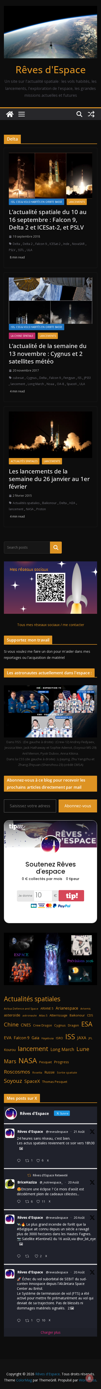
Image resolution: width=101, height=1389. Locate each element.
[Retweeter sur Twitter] (29, 1175)
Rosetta (37, 1072)
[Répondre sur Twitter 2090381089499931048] (20, 1201)
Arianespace (67, 1008)
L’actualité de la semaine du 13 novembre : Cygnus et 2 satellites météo (48, 353)
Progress (61, 1062)
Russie (49, 1072)
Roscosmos (17, 1071)
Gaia (35, 1037)
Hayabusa (47, 1038)
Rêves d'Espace (50, 69)
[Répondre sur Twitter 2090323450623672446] (20, 1320)
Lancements (77, 202)
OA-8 (60, 384)
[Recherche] (56, 547)
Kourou (10, 1049)
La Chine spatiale (22, 336)
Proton (41, 509)
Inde (66, 244)
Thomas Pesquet (54, 1081)
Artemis (85, 1008)
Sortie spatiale (67, 1072)
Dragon (73, 1025)
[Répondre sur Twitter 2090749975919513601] (20, 1160)
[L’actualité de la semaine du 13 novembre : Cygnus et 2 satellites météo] (50, 301)
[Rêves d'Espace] (10, 114)
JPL (90, 1038)
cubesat (18, 378)
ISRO (59, 1038)
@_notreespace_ (51, 1182)
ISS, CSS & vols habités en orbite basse (36, 202)
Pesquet (45, 1062)
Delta (16, 244)
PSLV (12, 250)
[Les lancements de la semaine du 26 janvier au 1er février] (50, 434)
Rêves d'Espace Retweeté (50, 1175)
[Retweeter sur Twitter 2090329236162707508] (28, 1256)
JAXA (81, 1037)
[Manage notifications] (89, 1378)
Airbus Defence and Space (21, 1008)
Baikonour (49, 503)
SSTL (21, 250)
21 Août (79, 1132)
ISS (79, 378)
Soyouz (13, 1081)
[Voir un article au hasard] (91, 114)
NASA (30, 509)
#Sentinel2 (44, 1238)
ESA (86, 1024)
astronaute (30, 1015)
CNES (26, 1025)
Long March (36, 384)
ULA (29, 250)
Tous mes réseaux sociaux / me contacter (50, 624)
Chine (11, 1024)
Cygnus (31, 378)
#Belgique (25, 1229)
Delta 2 (28, 244)
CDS (90, 1015)
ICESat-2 (55, 244)
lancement (18, 384)
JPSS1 (87, 378)
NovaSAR (78, 244)
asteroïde (12, 1015)
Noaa (50, 384)
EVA (8, 1037)
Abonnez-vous (77, 806)
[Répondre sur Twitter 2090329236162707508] (20, 1256)
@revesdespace (57, 1132)
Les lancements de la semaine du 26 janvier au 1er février (49, 478)
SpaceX (72, 384)
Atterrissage (58, 1015)
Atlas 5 (43, 1015)
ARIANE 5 (46, 1008)
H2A (72, 503)
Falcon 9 (41, 244)
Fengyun (69, 378)
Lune (82, 1049)
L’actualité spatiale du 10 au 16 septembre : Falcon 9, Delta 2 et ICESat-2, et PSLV (48, 219)
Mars (10, 1061)
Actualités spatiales (24, 461)
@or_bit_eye (86, 1238)
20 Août (73, 1182)
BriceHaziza (27, 1182)
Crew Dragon (42, 1025)
